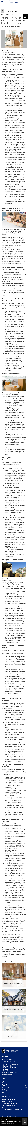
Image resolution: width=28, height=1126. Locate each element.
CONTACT (4, 1092)
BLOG (3, 1089)
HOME (3, 1081)
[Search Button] (25, 11)
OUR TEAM (4, 1084)
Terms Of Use (23, 1085)
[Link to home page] (14, 2)
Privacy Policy (24, 1087)
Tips (5, 14)
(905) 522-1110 (10, 1106)
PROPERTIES (5, 1087)
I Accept (24, 1121)
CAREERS (4, 1086)
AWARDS (4, 1091)
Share (25, 17)
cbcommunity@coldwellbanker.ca (11, 1109)
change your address (14, 712)
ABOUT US (4, 1082)
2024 (2, 14)
